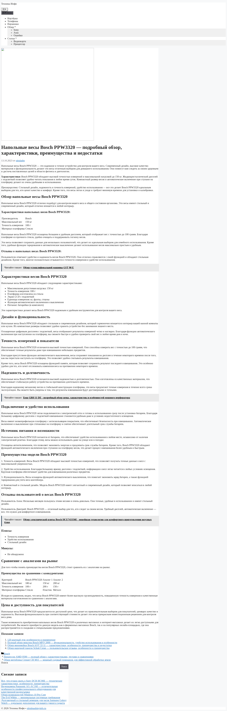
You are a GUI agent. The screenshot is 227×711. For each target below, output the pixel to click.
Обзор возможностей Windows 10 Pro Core (23, 694)
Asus (16, 32)
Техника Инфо (9, 3)
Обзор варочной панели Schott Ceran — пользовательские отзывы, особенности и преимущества (58, 648)
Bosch (7, 653)
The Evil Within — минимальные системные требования (30, 697)
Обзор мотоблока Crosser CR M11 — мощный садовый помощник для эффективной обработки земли (57, 660)
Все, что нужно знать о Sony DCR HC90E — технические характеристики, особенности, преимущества (31, 682)
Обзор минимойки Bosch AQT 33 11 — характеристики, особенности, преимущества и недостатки (59, 645)
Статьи (11, 38)
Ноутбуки (12, 18)
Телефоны (12, 21)
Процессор (19, 44)
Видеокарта (20, 41)
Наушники (13, 24)
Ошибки (18, 35)
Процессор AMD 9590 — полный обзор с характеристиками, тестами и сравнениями (49, 656)
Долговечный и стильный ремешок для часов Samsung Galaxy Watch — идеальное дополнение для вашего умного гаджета (34, 701)
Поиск (4, 662)
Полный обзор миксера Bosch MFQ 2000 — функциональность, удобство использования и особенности (62, 642)
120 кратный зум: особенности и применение (31, 639)
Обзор (10, 27)
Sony (16, 30)
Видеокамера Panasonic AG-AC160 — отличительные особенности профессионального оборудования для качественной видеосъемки (29, 689)
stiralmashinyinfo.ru (36, 708)
